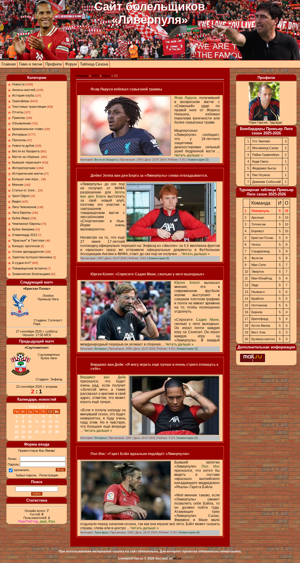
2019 (95, 75)
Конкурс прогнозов (26, 246)
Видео (16, 201)
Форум (71, 64)
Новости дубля (23, 145)
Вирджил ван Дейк (103, 377)
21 (57, 426)
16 (23, 426)
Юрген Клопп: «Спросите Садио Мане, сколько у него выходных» (147, 274)
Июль (106, 75)
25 (36, 432)
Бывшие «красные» (26, 162)
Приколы (18, 117)
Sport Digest (21, 196)
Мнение (17, 184)
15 (16, 426)
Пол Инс (211, 466)
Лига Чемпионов (24, 207)
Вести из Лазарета (26, 151)
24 (30, 432)
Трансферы (20, 101)
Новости (18, 84)
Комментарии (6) (189, 532)
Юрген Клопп (187, 283)
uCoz (177, 558)
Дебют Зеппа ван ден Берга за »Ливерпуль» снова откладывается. (149, 175)
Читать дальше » (188, 155)
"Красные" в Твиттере (28, 240)
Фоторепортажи (23, 168)
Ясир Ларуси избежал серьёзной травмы (126, 89)
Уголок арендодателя (28, 251)
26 (43, 432)
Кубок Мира (20, 218)
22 (16, 432)
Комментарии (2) (198, 159)
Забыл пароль (26, 475)
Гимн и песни (30, 64)
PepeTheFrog (28, 521)
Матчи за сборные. (26, 157)
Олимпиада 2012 (24, 235)
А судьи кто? (21, 262)
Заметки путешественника (32, 257)
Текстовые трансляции (29, 106)
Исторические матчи (27, 173)
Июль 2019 (37, 406)
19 (43, 426)
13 (50, 421)
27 (50, 432)
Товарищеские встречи (29, 268)
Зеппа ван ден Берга (102, 194)
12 (43, 421)
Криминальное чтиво (27, 129)
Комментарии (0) (159, 258)
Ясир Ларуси (185, 98)
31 (30, 437)
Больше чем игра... (26, 179)
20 (50, 426)
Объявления (21, 123)
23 (23, 432)
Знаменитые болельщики (31, 274)
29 (16, 437)
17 (30, 426)
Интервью (19, 134)
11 (36, 421)
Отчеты (17, 112)
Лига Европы (21, 212)
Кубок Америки (23, 229)
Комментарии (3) (187, 348)
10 (30, 421)
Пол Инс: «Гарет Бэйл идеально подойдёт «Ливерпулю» (140, 454)
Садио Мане (207, 320)
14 (57, 421)
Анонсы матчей (23, 90)
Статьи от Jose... (24, 190)
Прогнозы (19, 140)
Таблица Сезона (94, 64)
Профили (53, 64)
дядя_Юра (47, 521)
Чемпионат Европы (26, 223)
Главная (8, 64)
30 (23, 437)
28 (57, 432)
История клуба (23, 95)
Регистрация (48, 475)
